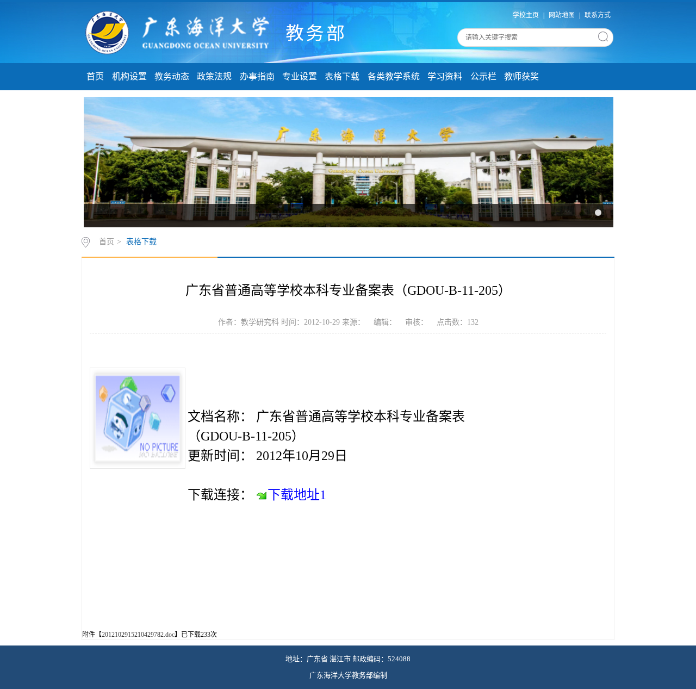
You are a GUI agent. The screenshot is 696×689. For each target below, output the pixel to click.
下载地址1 (297, 495)
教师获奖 (521, 76)
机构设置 (129, 76)
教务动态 (171, 76)
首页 (95, 76)
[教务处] (218, 31)
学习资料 (444, 76)
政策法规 (214, 76)
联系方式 (598, 15)
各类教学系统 (394, 76)
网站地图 (562, 15)
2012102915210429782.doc (138, 634)
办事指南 (257, 76)
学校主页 (526, 15)
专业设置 (299, 76)
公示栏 (483, 76)
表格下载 (342, 76)
